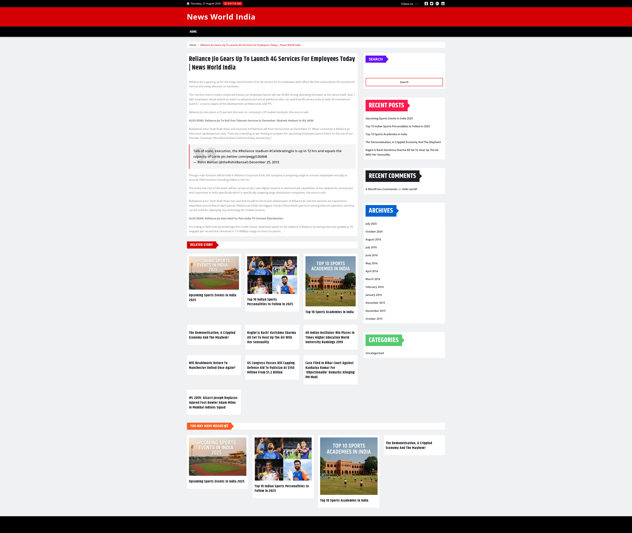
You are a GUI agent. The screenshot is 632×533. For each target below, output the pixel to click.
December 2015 (375, 303)
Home (193, 31)
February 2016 (375, 287)
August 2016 (373, 239)
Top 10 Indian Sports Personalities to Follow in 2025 (270, 302)
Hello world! (409, 189)
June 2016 (372, 255)
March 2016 (373, 279)
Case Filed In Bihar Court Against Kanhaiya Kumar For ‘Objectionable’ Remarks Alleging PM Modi (330, 370)
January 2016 (374, 295)
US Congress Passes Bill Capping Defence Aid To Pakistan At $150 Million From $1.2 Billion (271, 367)
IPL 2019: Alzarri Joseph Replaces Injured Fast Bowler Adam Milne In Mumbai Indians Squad (213, 402)
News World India (221, 17)
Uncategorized (375, 353)
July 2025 (371, 223)
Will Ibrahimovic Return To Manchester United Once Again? (212, 365)
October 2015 (374, 319)
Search (376, 59)
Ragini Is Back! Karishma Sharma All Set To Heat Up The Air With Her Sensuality (271, 337)
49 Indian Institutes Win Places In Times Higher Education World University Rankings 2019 (330, 337)
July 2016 (371, 247)
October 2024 (374, 231)
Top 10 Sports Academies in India (329, 312)
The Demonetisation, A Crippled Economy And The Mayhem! (212, 335)
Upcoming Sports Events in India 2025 (213, 298)
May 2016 (372, 263)
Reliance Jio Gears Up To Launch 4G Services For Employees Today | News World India (250, 45)
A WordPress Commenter (381, 189)
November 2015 (376, 311)
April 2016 (372, 271)
